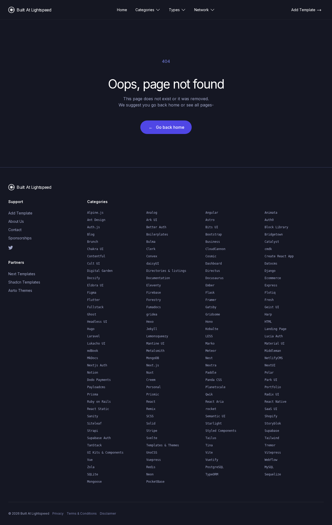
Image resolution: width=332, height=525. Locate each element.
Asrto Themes (20, 290)
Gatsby (210, 307)
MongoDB (152, 358)
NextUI (270, 365)
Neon (150, 474)
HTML (268, 322)
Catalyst (272, 242)
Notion (92, 372)
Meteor (210, 351)
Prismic (152, 394)
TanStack (94, 445)
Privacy (58, 513)
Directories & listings (166, 271)
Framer (210, 300)
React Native (275, 401)
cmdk (268, 249)
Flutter (93, 300)
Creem (150, 380)
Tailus (210, 438)
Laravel (93, 336)
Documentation (158, 278)
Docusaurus (214, 278)
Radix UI (272, 394)
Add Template (20, 213)
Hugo (90, 329)
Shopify (271, 416)
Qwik (209, 394)
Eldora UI (95, 285)
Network (201, 10)
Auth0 (269, 220)
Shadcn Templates (24, 282)
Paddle (210, 372)
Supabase (272, 431)
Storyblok (273, 423)
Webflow (271, 460)
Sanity (92, 416)
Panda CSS (213, 380)
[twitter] (26, 247)
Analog (151, 212)
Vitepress (273, 452)
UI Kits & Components (105, 452)
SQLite (92, 474)
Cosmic (210, 256)
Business (212, 242)
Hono (209, 322)
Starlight (213, 423)
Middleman (273, 351)
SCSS (150, 416)
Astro (210, 220)
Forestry (153, 300)
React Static (98, 409)
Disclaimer (108, 513)
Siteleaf (94, 423)
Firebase (153, 292)
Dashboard (213, 263)
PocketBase (155, 481)
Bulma (150, 242)
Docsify (93, 278)
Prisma (92, 394)
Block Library (276, 227)
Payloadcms (96, 387)
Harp (268, 314)
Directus (212, 271)
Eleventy (153, 285)
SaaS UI (271, 409)
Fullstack (95, 307)
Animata (271, 212)
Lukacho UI (96, 343)
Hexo (150, 322)
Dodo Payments (99, 380)
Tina (209, 445)
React (150, 401)
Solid (150, 423)
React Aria (214, 401)
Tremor (270, 445)
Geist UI (272, 307)
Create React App (279, 256)
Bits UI (211, 227)
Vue (90, 460)
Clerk (150, 249)
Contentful (96, 256)
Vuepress (153, 460)
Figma (91, 292)
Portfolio (273, 387)
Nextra (210, 365)
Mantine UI (155, 343)
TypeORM (211, 474)
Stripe (151, 431)
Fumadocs (153, 307)
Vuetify (211, 460)
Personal (153, 387)
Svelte (151, 438)
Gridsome (212, 314)
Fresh (269, 300)
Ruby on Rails (99, 401)
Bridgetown (274, 234)
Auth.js (93, 227)
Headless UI (97, 322)
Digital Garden (100, 271)
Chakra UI (95, 249)
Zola (90, 467)
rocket (210, 409)
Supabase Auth (99, 438)
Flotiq (270, 292)
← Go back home (166, 127)
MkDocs (92, 358)
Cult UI (93, 263)
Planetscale (215, 387)
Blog (90, 234)
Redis (150, 467)
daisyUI (152, 263)
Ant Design (96, 220)
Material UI (275, 343)
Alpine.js (95, 212)
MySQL (269, 467)
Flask (210, 292)
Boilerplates (157, 234)
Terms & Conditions (82, 513)
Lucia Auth (274, 336)
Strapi (92, 431)
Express (271, 285)
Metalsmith (155, 351)
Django (270, 271)
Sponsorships (20, 238)
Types (174, 10)
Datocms (271, 263)
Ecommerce (273, 278)
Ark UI (151, 220)
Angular (211, 212)
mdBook (92, 351)
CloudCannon (215, 249)
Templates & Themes (162, 445)
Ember (210, 285)
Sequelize (273, 474)
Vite (209, 452)
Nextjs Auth (97, 365)
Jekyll (151, 329)
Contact (15, 229)
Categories (144, 10)
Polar (269, 372)
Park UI (271, 380)
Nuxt (150, 372)
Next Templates (21, 274)
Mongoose (94, 481)
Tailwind (272, 438)
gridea (151, 314)
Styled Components (220, 431)
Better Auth (156, 227)
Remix (150, 409)
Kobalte (211, 329)
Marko (210, 343)
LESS (209, 336)
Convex (151, 256)
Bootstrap (213, 234)
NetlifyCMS (274, 358)
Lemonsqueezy (157, 336)
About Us (16, 221)
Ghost (91, 314)
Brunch (92, 242)
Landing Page (275, 329)
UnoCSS (151, 452)
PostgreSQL (214, 467)
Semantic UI (215, 416)
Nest (209, 358)
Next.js (152, 365)
